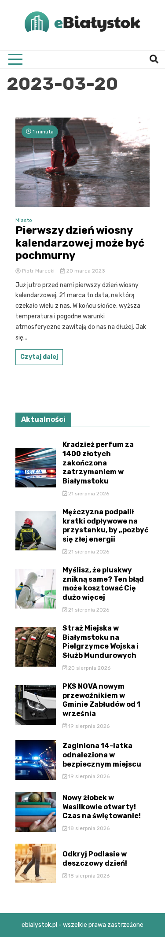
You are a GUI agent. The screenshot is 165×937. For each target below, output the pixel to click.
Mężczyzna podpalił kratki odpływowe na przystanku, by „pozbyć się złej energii (105, 525)
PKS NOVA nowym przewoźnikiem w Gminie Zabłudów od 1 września (101, 700)
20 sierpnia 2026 (88, 668)
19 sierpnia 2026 (88, 726)
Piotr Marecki (38, 271)
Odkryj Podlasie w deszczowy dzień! (94, 858)
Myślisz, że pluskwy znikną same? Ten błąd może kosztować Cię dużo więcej (103, 583)
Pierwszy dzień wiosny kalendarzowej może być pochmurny (79, 243)
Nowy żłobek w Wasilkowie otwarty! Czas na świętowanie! (101, 806)
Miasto (23, 220)
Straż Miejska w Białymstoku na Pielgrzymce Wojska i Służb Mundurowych (100, 642)
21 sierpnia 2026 (88, 494)
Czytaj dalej (39, 357)
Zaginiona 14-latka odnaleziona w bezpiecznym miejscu (101, 754)
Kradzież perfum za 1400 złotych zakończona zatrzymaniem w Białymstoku (98, 462)
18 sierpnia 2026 (88, 828)
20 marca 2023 (85, 271)
